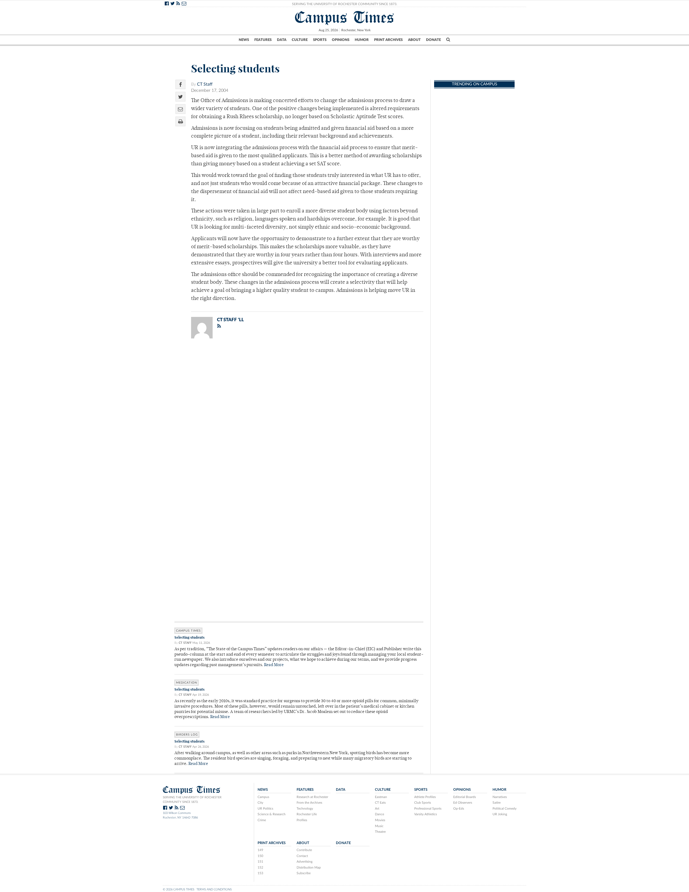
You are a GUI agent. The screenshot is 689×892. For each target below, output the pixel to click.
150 (260, 856)
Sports (319, 40)
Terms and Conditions (214, 889)
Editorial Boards (464, 797)
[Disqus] (298, 412)
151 (260, 861)
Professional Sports (427, 808)
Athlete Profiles (425, 797)
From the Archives (309, 802)
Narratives (500, 797)
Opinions (340, 40)
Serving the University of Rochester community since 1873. (192, 799)
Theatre (380, 831)
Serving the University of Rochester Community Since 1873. (344, 4)
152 (260, 867)
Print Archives (388, 40)
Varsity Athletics (425, 814)
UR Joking (500, 814)
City (260, 802)
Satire (497, 802)
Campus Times (344, 17)
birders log (187, 734)
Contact (302, 856)
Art (377, 808)
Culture (300, 40)
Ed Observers (462, 802)
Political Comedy (504, 808)
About (414, 40)
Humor (362, 40)
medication (186, 682)
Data (281, 40)
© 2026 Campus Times (178, 889)
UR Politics (265, 808)
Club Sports (422, 802)
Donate (433, 40)
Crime (262, 820)
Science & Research (272, 814)
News (244, 40)
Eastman (381, 797)
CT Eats (380, 802)
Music (379, 826)
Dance (379, 814)
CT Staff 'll (230, 319)
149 (260, 850)
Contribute (304, 850)
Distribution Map (309, 867)
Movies (380, 820)
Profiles (302, 820)
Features (263, 40)
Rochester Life (307, 814)
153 (260, 873)
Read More (274, 665)
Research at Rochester (312, 797)
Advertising (304, 861)
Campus (263, 797)
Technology (305, 808)
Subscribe (304, 873)
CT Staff (205, 84)
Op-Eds (458, 808)
